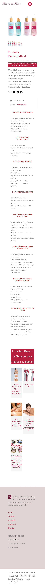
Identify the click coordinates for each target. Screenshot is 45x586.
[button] (34, 13)
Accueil (10, 512)
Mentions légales (13, 582)
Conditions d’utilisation (15, 579)
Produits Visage (21, 105)
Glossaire (11, 528)
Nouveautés (12, 524)
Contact (27, 579)
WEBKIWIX (14, 575)
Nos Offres (11, 520)
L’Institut (11, 516)
